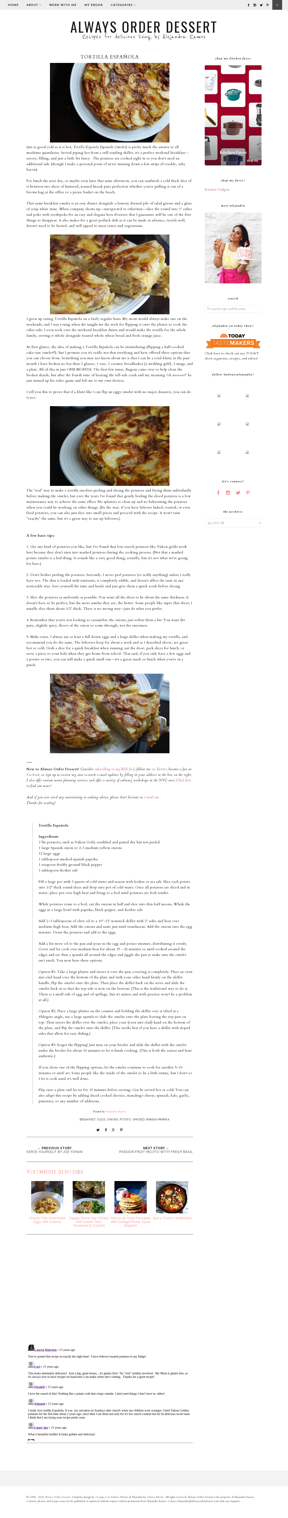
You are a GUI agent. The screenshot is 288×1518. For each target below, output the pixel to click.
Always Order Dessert (144, 26)
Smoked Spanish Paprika (151, 1119)
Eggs (101, 1119)
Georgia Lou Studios (107, 1497)
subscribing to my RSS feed (114, 769)
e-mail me (151, 797)
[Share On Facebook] (106, 1130)
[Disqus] (109, 1290)
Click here (183, 780)
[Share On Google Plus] (113, 1130)
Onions (112, 1119)
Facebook (33, 774)
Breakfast (88, 1119)
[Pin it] (121, 1130)
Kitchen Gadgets (217, 189)
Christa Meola (155, 1497)
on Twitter (159, 769)
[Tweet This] (98, 1130)
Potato (125, 1119)
